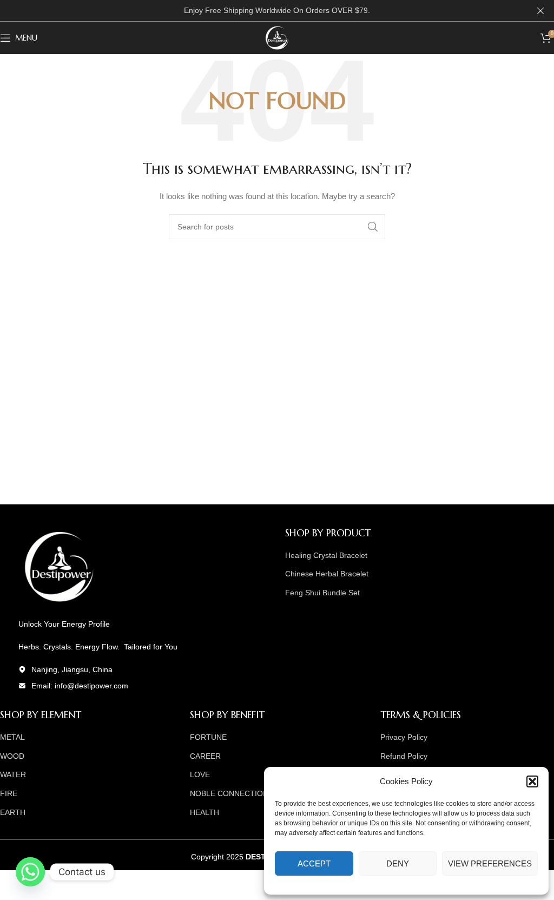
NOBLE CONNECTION (229, 793)
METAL (12, 737)
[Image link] (59, 565)
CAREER (205, 756)
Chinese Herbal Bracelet (326, 573)
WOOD (12, 756)
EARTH (12, 812)
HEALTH (204, 812)
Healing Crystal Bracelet (326, 555)
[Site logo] (277, 37)
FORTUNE (208, 737)
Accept (314, 863)
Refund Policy (403, 756)
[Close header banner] (540, 10)
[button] (532, 781)
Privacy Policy (403, 737)
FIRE (8, 793)
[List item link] (134, 686)
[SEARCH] (372, 226)
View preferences (490, 863)
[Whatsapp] (30, 871)
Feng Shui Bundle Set (322, 592)
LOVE (200, 774)
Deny (397, 863)
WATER (13, 774)
